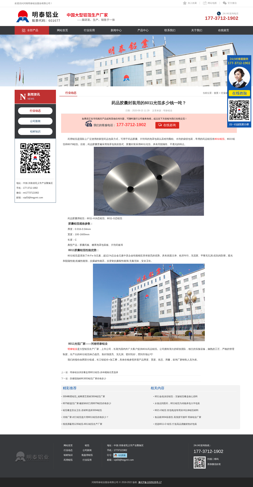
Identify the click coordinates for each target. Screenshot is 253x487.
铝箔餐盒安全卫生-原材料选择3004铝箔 (82, 410)
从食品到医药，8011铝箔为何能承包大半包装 (177, 403)
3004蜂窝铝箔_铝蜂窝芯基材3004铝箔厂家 (84, 396)
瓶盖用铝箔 (87, 455)
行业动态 (35, 110)
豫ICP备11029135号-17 (150, 482)
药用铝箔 (68, 460)
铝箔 (87, 445)
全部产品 (32, 30)
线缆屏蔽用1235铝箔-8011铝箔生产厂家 (82, 424)
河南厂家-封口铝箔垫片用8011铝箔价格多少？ (86, 417)
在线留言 (223, 30)
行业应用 (89, 30)
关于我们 (196, 30)
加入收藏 (192, 3)
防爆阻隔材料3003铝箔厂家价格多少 (88, 378)
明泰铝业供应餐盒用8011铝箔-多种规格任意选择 (94, 372)
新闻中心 (116, 30)
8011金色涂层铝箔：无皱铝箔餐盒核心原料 (176, 396)
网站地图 (212, 3)
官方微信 (232, 3)
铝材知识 (35, 131)
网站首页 (62, 30)
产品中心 (143, 30)
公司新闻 (35, 121)
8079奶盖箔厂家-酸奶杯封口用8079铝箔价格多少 (87, 403)
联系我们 (169, 30)
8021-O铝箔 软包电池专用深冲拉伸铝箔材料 (176, 410)
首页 (216, 93)
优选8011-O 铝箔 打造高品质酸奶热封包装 (176, 424)
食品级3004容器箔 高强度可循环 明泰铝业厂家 (178, 417)
